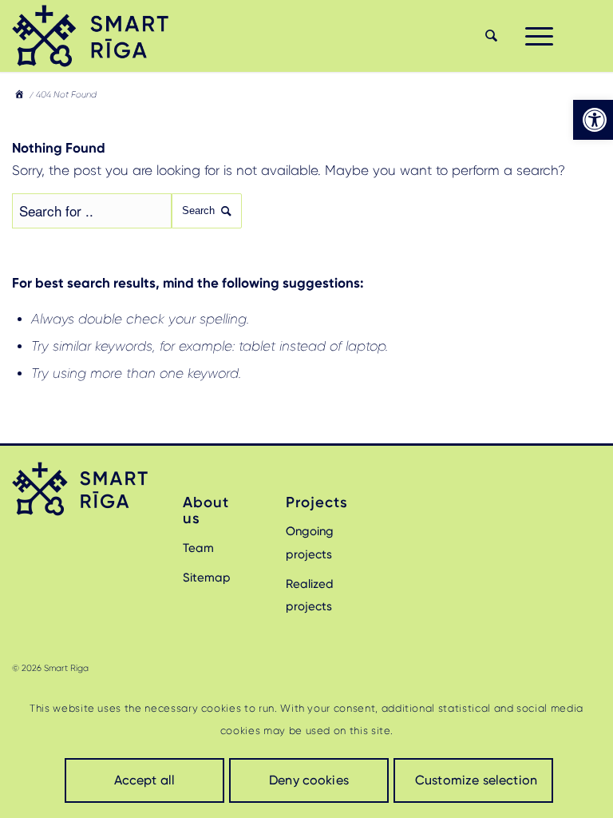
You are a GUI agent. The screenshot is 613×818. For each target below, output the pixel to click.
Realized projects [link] (310, 595)
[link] (593, 120)
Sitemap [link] (207, 577)
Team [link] (198, 548)
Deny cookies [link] (309, 780)
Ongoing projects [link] (310, 542)
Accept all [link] (145, 780)
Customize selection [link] (476, 780)
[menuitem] (489, 36)
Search (198, 210)
